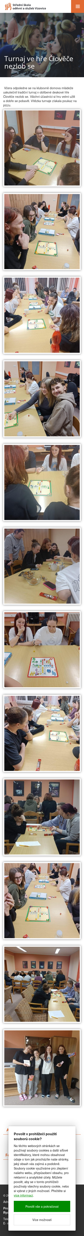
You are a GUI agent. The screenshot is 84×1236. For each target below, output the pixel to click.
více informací (23, 1195)
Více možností (42, 1220)
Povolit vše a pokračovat (42, 1206)
